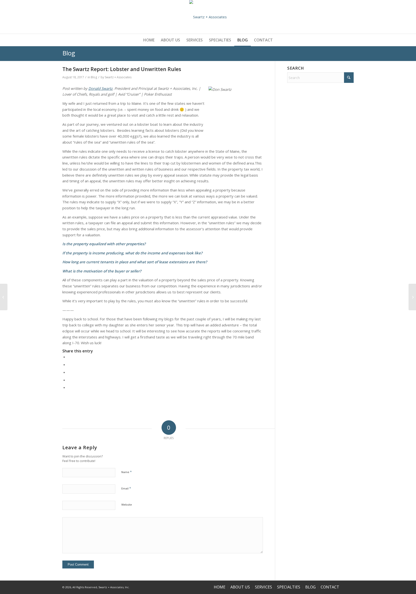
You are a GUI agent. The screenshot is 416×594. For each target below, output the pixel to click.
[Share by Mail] (69, 387)
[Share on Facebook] (69, 356)
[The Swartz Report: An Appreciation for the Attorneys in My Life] (3, 297)
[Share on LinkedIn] (69, 379)
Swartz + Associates (118, 77)
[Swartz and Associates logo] (208, 17)
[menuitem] (149, 40)
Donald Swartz (100, 88)
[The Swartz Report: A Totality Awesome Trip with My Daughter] (412, 297)
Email (126, 488)
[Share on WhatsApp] (69, 372)
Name (126, 472)
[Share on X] (69, 364)
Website (126, 504)
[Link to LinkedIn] (350, 586)
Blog (68, 53)
